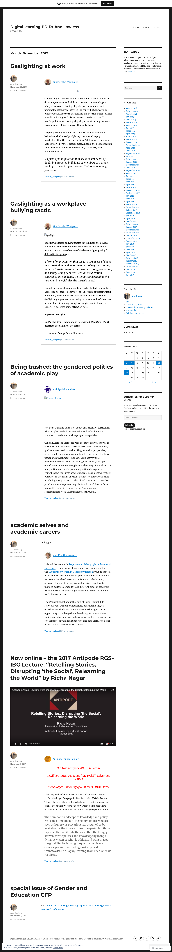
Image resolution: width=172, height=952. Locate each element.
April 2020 (130, 201)
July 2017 (130, 275)
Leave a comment (18, 91)
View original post (52, 177)
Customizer (132, 71)
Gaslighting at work (38, 66)
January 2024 (131, 139)
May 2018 (130, 249)
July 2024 (130, 128)
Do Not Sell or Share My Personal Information (103, 939)
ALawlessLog (16, 84)
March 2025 (131, 120)
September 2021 (133, 170)
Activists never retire (135, 313)
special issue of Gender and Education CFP (48, 891)
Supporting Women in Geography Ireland (71, 571)
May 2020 (130, 199)
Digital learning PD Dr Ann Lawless (44, 26)
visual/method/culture (65, 555)
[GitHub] (152, 938)
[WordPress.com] (158, 938)
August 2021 (131, 173)
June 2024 (130, 131)
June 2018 (130, 247)
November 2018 (132, 233)
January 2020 (131, 204)
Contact (157, 27)
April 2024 (130, 134)
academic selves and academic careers (39, 528)
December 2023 (132, 142)
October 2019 (131, 210)
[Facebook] (141, 938)
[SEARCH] (159, 88)
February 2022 (132, 159)
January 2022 (131, 162)
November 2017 (132, 266)
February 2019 (132, 224)
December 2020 (132, 190)
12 (159, 363)
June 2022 (130, 156)
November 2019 (132, 207)
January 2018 (131, 261)
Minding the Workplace (65, 82)
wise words (131, 310)
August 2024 (131, 125)
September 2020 (133, 193)
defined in (55, 254)
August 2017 (131, 272)
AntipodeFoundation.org (66, 759)
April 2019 (130, 218)
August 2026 (131, 108)
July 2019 (130, 216)
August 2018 (131, 241)
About (145, 27)
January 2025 (131, 122)
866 (128, 302)
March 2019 (131, 221)
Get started (107, 3)
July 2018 (130, 244)
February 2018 (132, 258)
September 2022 (133, 153)
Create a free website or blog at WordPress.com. (63, 939)
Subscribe (129, 425)
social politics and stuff (65, 389)
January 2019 (131, 227)
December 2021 (132, 165)
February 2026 (132, 111)
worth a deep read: (134, 305)
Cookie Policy (58, 948)
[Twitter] (135, 938)
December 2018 (132, 230)
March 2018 (131, 255)
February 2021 (132, 187)
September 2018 (133, 238)
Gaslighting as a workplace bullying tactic (48, 207)
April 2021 (130, 185)
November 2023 (132, 145)
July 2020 (130, 196)
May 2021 (130, 182)
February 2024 (132, 136)
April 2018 (130, 252)
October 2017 (131, 269)
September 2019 (133, 213)
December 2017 (132, 264)
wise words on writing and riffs (139, 307)
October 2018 (131, 235)
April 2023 (130, 148)
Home (135, 27)
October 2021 (131, 168)
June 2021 (130, 179)
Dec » (154, 382)
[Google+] (147, 938)
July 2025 (130, 117)
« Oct (131, 382)
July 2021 (130, 176)
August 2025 (131, 114)
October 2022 (131, 151)
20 (126, 372)
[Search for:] (140, 88)
